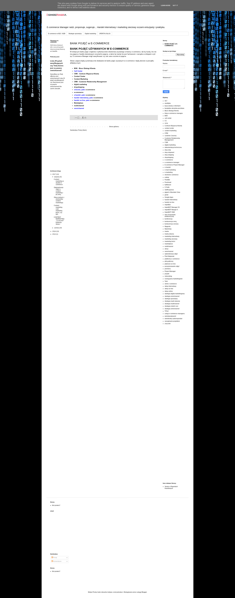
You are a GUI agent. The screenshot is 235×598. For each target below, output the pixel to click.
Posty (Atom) (82, 130)
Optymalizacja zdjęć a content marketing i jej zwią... (58, 191)
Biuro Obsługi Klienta (87, 68)
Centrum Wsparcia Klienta (89, 74)
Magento (167, 226)
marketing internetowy (172, 236)
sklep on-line (169, 289)
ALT (166, 101)
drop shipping (169, 155)
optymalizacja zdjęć (171, 254)
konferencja (168, 219)
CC (166, 121)
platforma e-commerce (172, 259)
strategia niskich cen (171, 306)
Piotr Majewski (169, 256)
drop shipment (169, 152)
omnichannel (169, 251)
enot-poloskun (118, 592)
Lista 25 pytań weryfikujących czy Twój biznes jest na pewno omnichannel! (56, 65)
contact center (169, 128)
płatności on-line (170, 264)
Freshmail (168, 182)
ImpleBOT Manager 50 (172, 207)
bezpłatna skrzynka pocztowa (174, 108)
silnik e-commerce (171, 284)
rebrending (168, 276)
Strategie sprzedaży (75, 33)
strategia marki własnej (172, 301)
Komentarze (57, 561)
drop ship (168, 150)
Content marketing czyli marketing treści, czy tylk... (58, 210)
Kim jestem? (56, 505)
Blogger (144, 592)
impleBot (167, 205)
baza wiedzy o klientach (173, 106)
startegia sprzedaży (171, 299)
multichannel (79, 106)
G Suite (167, 187)
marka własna (169, 234)
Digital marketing (90, 33)
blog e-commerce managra (174, 113)
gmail (166, 195)
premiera (168, 269)
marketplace (169, 244)
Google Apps (169, 197)
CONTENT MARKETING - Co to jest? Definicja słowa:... (59, 220)
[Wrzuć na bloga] (78, 117)
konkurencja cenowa (171, 224)
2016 (54, 231)
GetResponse (169, 190)
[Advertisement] (57, 130)
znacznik (167, 323)
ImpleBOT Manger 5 (171, 210)
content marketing (170, 131)
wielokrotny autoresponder (173, 318)
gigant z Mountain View (172, 192)
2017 (54, 174)
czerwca (57, 228)
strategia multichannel (172, 304)
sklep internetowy (170, 286)
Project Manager (170, 271)
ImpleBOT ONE (170, 212)
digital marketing (80, 84)
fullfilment (168, 185)
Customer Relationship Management (172, 139)
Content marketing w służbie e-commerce (59, 181)
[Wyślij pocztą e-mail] (76, 117)
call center (168, 118)
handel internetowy (171, 200)
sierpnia (57, 177)
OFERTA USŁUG (104, 33)
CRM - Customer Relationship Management (90, 82)
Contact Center (79, 76)
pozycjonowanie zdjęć (172, 266)
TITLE (167, 311)
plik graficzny (169, 261)
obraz (166, 249)
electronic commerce (171, 175)
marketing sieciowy (171, 239)
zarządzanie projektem (172, 321)
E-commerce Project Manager (174, 165)
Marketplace (78, 103)
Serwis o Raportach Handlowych (171, 487)
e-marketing (169, 172)
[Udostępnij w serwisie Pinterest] (85, 117)
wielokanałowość (170, 316)
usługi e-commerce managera (175, 313)
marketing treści (170, 241)
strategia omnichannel (172, 309)
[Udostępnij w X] (80, 117)
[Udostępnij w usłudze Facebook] (83, 117)
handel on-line (169, 202)
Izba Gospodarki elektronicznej (170, 215)
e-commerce (90, 90)
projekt (167, 274)
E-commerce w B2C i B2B (56, 33)
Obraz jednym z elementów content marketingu (59, 200)
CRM (166, 133)
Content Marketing (81, 79)
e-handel (168, 167)
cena (166, 123)
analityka (168, 103)
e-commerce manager (172, 162)
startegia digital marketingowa (175, 294)
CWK (76, 74)
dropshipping (79, 87)
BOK (75, 68)
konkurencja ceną (170, 221)
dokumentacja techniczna (173, 147)
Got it (175, 5)
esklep (167, 177)
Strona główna (114, 126)
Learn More (165, 5)
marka (167, 231)
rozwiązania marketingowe (173, 279)
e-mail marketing (170, 170)
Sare (166, 281)
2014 (54, 234)
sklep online (169, 291)
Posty (55, 557)
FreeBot (167, 180)
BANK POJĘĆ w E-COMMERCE (171, 44)
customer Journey (170, 136)
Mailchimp (168, 229)
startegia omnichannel (172, 296)
